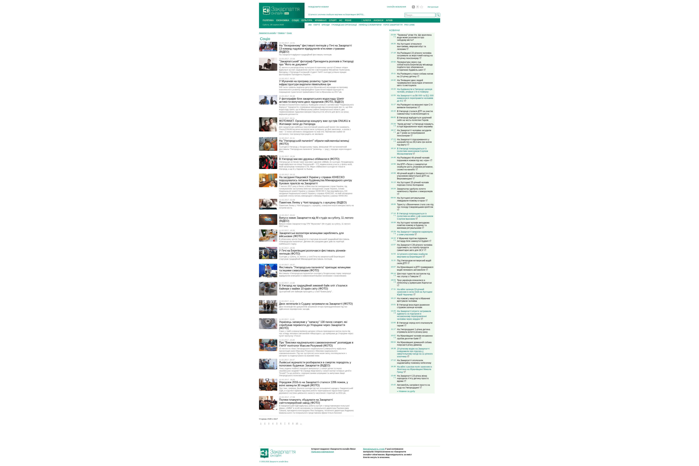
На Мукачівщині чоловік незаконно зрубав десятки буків (415, 337)
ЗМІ (310, 25)
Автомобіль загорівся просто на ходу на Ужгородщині (413, 386)
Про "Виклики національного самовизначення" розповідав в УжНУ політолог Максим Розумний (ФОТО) (316, 344)
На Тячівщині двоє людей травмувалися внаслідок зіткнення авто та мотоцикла (415, 83)
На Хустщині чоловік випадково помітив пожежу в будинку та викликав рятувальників (413, 225)
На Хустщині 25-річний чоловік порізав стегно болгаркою (413, 183)
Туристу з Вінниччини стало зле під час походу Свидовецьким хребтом (415, 205)
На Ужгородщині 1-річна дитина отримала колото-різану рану (413, 330)
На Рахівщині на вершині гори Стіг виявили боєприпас (415, 106)
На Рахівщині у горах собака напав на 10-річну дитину (415, 75)
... (301, 423)
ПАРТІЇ (316, 25)
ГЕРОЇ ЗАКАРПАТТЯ (392, 25)
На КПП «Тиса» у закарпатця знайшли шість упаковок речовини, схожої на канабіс (415, 167)
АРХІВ (389, 20)
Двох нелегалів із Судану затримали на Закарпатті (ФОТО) (316, 303)
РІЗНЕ (348, 20)
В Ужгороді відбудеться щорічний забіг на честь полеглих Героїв (414, 118)
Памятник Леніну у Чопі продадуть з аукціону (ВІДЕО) (313, 202)
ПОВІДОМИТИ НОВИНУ (318, 7)
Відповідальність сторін (374, 449)
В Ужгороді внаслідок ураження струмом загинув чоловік (413, 306)
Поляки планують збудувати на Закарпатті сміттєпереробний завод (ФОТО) (306, 401)
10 (297, 423)
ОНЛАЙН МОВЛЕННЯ (396, 7)
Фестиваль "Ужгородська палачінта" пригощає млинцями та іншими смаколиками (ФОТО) (314, 269)
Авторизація (433, 7)
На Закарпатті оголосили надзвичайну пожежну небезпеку (414, 361)
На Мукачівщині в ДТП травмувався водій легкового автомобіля (415, 268)
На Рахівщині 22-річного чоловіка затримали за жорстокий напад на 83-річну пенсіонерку (415, 56)
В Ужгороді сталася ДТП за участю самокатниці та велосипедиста (415, 112)
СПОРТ (333, 20)
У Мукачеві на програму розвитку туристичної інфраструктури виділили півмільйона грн (307, 83)
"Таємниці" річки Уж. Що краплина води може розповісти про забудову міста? (414, 37)
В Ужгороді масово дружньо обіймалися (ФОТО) (309, 158)
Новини (281, 33)
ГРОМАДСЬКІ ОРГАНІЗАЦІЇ (344, 25)
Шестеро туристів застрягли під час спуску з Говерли (413, 275)
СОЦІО (295, 20)
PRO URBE (409, 25)
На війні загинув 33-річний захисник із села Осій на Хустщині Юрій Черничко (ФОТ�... (346, 15)
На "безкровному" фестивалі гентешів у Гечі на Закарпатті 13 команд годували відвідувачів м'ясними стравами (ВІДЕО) (315, 48)
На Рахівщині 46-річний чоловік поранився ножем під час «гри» (413, 159)
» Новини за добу (406, 391)
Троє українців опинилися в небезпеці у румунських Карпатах (414, 281)
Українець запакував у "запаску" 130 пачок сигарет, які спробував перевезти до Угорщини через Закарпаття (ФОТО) (313, 325)
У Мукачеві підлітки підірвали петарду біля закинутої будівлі (413, 239)
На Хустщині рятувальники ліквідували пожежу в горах (411, 199)
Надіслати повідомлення (322, 452)
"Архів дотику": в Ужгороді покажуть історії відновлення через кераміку (415, 125)
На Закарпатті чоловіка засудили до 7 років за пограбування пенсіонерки (414, 133)
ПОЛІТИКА (268, 20)
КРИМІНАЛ (320, 20)
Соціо (289, 33)
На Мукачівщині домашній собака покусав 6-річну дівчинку (414, 343)
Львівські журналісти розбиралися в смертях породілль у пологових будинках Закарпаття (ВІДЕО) (315, 364)
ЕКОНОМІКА (282, 20)
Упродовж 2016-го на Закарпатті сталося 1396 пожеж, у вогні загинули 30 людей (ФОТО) (313, 384)
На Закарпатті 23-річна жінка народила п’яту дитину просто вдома (413, 378)
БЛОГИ (367, 20)
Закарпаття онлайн (267, 33)
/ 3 (395, 234)
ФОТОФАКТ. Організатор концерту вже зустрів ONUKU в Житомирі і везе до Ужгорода (314, 122)
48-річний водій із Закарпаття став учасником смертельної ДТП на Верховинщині (415, 176)
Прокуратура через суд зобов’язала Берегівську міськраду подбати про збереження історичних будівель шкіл (415, 66)
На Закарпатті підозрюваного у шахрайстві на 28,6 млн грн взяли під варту (414, 142)
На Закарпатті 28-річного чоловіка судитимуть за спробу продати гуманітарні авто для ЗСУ (414, 247)
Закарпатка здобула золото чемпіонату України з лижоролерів (415, 190)
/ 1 (395, 37)
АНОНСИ (378, 20)
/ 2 (395, 126)
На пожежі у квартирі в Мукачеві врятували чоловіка (413, 299)
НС (340, 20)
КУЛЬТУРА (306, 20)
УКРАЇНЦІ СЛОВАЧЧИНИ (370, 25)
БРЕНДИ (326, 25)
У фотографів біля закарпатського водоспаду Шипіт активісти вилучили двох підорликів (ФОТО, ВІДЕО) (311, 100)
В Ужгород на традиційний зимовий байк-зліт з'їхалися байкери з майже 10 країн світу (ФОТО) (313, 287)
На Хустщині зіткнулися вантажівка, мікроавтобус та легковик (411, 46)
